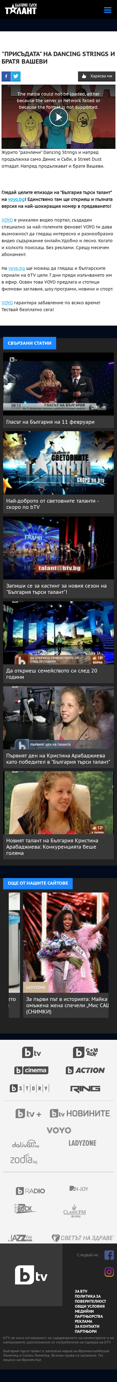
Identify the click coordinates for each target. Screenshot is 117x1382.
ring (85, 1085)
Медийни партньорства (89, 1314)
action (85, 1067)
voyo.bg (16, 199)
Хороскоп (26, 1159)
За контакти (87, 1326)
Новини (82, 1114)
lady (31, 1085)
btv (31, 1049)
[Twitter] (16, 76)
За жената (84, 1143)
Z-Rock (29, 1208)
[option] (59, 955)
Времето (26, 1144)
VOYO (7, 220)
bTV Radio (31, 1191)
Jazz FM (20, 1238)
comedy (85, 1049)
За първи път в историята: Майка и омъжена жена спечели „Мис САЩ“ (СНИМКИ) (55, 1005)
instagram (109, 1272)
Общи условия (90, 1306)
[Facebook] (6, 76)
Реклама (83, 1321)
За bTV (81, 1291)
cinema (31, 1067)
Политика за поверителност (90, 1299)
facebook (109, 1255)
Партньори (86, 1331)
